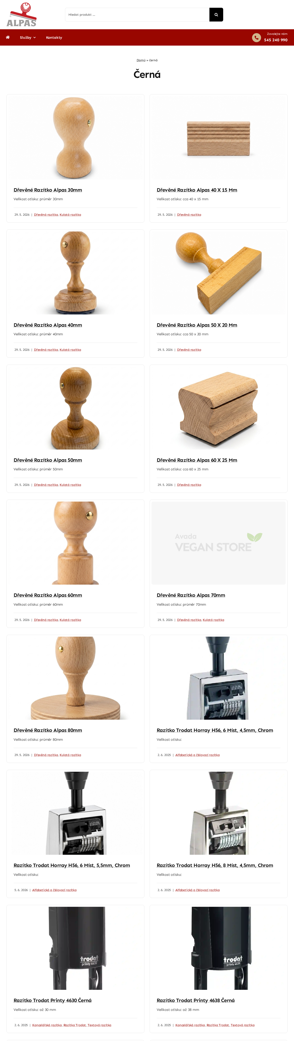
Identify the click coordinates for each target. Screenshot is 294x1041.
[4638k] (219, 908)
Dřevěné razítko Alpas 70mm (191, 595)
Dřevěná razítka (46, 215)
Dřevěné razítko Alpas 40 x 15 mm (197, 190)
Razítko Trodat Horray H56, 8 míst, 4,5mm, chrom (215, 865)
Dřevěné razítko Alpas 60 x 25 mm (197, 460)
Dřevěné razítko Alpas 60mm (48, 595)
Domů (141, 60)
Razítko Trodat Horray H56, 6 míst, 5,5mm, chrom (72, 865)
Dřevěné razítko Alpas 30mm (48, 190)
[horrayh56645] (219, 638)
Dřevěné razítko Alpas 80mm (48, 730)
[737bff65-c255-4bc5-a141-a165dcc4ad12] (219, 233)
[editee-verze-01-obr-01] (219, 98)
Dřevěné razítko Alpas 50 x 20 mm (197, 325)
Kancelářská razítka (47, 1025)
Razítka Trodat (74, 1025)
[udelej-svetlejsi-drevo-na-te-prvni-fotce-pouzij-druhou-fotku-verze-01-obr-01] (75, 98)
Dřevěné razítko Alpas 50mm (48, 460)
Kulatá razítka (70, 215)
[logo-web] (21, 4)
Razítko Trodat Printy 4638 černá (196, 1000)
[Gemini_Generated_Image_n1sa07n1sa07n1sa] (75, 503)
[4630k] (75, 908)
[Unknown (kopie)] (75, 638)
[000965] (75, 773)
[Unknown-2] (219, 368)
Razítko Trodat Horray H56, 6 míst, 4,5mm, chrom (215, 730)
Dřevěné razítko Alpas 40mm (48, 325)
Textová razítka (99, 1025)
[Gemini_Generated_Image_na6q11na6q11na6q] (75, 368)
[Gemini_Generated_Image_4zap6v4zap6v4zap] (75, 233)
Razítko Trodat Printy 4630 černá (52, 1000)
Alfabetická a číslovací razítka (197, 755)
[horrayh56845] (219, 773)
